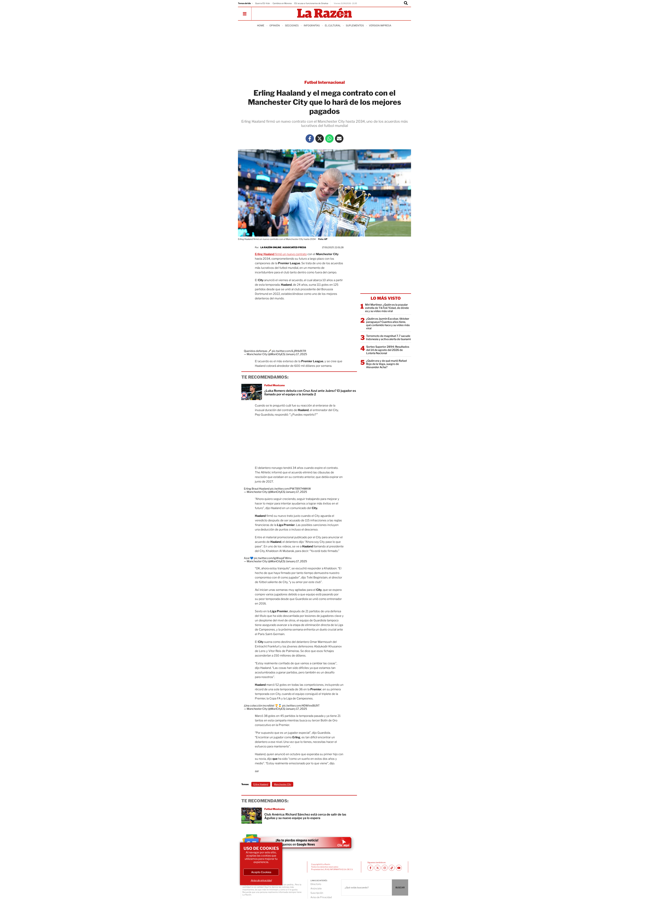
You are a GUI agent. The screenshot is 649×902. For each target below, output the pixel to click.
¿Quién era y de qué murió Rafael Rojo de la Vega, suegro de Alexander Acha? (386, 364)
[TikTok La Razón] (392, 868)
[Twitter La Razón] (319, 138)
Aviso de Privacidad (321, 897)
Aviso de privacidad (261, 880)
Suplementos (355, 25)
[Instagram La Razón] (385, 868)
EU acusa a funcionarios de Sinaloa (311, 3)
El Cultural (333, 25)
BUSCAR (400, 887)
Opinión (274, 25)
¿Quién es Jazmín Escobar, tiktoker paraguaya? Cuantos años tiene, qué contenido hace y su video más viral (388, 323)
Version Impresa (380, 25)
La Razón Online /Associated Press (283, 247)
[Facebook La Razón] (310, 138)
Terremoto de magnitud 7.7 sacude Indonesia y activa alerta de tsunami (388, 337)
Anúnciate (316, 888)
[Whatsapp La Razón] (329, 138)
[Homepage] (324, 13)
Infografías (312, 25)
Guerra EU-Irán (262, 3)
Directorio (315, 884)
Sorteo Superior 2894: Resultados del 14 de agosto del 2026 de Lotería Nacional (387, 350)
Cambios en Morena (282, 3)
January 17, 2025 (296, 354)
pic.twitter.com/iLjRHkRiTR (289, 351)
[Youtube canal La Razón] (399, 868)
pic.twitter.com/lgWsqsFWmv (273, 558)
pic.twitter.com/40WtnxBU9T (301, 705)
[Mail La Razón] (339, 138)
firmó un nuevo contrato (281, 254)
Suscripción (316, 892)
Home (260, 25)
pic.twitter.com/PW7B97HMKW (290, 488)
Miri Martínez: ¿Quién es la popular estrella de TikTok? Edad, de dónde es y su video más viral (387, 308)
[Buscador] (406, 3)
